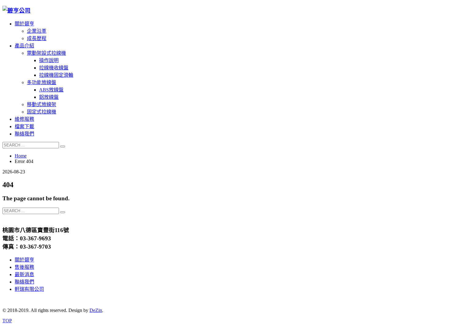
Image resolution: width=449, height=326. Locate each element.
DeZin (95, 310)
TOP (7, 320)
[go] (62, 146)
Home (21, 155)
